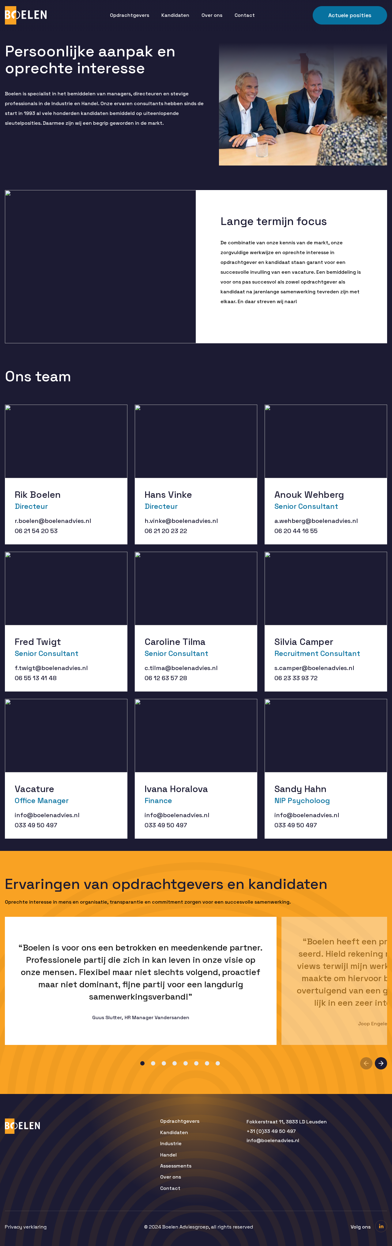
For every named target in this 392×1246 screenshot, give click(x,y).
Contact (245, 15)
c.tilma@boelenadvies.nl (181, 668)
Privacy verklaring (26, 1227)
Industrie (171, 1143)
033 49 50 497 (36, 825)
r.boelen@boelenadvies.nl (53, 520)
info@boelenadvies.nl (47, 815)
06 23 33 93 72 (296, 678)
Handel (168, 1155)
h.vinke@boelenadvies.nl (181, 520)
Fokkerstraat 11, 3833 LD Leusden (287, 1121)
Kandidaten (175, 15)
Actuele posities (349, 15)
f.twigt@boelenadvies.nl (51, 668)
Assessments (175, 1166)
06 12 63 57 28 (166, 678)
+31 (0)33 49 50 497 (271, 1131)
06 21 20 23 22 (166, 531)
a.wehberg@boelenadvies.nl (316, 520)
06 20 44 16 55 (296, 531)
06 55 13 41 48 (36, 678)
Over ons (212, 15)
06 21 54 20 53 (36, 531)
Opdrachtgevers (129, 15)
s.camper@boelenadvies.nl (314, 668)
